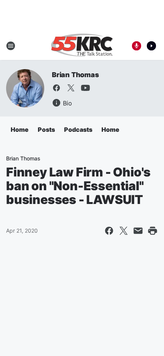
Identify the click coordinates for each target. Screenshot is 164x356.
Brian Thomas (75, 75)
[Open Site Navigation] (10, 45)
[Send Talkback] (136, 45)
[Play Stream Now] (151, 45)
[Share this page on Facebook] (109, 230)
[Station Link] (82, 46)
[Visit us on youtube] (85, 87)
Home (20, 129)
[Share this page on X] (123, 230)
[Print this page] (152, 230)
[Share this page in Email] (138, 230)
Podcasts (78, 129)
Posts (46, 129)
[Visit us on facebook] (56, 87)
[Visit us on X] (71, 87)
